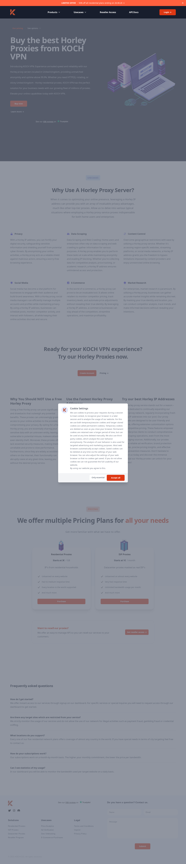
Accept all (115, 477)
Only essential (98, 477)
